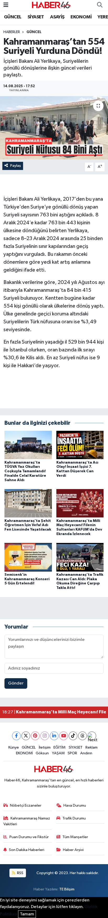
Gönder (16, 683)
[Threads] (82, 736)
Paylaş (15, 166)
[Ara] (100, 5)
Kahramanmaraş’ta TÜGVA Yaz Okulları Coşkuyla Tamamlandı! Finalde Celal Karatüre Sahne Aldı (25, 471)
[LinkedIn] (54, 736)
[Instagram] (44, 736)
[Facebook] (16, 736)
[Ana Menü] (5, 5)
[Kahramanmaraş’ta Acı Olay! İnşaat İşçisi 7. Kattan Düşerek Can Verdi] (80, 445)
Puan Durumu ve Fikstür (29, 837)
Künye (13, 747)
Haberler (11, 32)
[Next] (92, 736)
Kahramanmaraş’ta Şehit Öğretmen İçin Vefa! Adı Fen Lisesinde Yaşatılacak (27, 525)
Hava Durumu (74, 805)
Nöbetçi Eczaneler (25, 805)
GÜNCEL (12, 17)
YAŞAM (58, 753)
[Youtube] (63, 736)
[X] (25, 736)
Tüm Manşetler (75, 837)
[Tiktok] (73, 736)
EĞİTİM (59, 747)
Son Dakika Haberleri (26, 850)
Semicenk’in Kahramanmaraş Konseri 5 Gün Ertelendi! (27, 579)
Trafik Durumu (74, 818)
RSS (19, 873)
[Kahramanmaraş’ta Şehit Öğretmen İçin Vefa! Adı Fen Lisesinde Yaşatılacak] (28, 503)
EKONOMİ (81, 17)
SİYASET (36, 17)
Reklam (91, 747)
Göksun (42, 753)
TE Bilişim (66, 889)
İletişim (45, 747)
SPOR (72, 753)
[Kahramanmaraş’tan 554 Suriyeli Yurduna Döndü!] (54, 127)
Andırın (86, 753)
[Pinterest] (35, 736)
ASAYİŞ (57, 17)
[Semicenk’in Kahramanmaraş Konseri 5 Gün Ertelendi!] (28, 557)
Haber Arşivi (73, 850)
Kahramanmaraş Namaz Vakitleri (26, 821)
